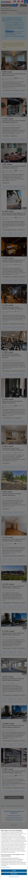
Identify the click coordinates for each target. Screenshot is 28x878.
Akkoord (14, 870)
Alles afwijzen (14, 873)
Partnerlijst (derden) (5, 867)
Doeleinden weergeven (14, 876)
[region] (14, 853)
